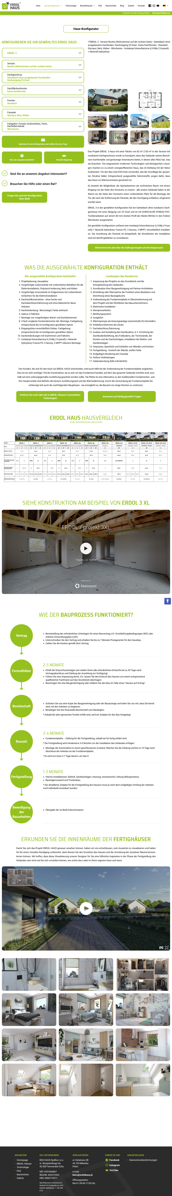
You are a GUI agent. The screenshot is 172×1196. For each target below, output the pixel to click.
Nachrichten (111, 6)
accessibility (167, 600)
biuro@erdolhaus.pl (161, 13)
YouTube (113, 1170)
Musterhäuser (86, 6)
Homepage (22, 1160)
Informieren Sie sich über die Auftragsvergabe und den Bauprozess (129, 247)
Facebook (114, 1160)
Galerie (131, 6)
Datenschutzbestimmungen (143, 1160)
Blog (122, 6)
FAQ (100, 6)
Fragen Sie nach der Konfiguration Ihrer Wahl (24, 197)
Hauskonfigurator (52, 6)
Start (38, 6)
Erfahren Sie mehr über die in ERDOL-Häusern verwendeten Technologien (50, 396)
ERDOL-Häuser (24, 1163)
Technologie (70, 6)
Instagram (114, 1165)
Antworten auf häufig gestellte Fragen (122, 396)
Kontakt (141, 6)
